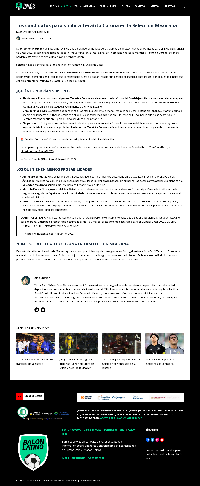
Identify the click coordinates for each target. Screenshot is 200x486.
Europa (126, 6)
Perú (75, 6)
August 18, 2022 (67, 159)
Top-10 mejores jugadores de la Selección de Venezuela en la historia (121, 364)
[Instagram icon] (43, 309)
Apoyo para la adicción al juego (121, 418)
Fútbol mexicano (40, 32)
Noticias (54, 6)
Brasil (113, 6)
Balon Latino (23, 32)
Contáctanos (96, 457)
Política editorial (114, 429)
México (64, 6)
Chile (102, 6)
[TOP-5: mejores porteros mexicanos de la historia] (164, 343)
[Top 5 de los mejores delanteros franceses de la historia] (35, 343)
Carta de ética (93, 429)
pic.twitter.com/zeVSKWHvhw (61, 226)
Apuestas (170, 6)
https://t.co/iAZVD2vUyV (156, 147)
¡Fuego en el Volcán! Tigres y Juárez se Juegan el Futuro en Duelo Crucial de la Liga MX (76, 364)
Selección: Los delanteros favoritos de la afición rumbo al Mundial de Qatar (60, 64)
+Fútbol (155, 6)
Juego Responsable (74, 457)
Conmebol (140, 6)
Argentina (89, 6)
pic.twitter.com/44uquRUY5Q (37, 151)
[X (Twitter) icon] (36, 309)
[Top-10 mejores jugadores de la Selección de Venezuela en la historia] (121, 343)
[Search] (183, 6)
